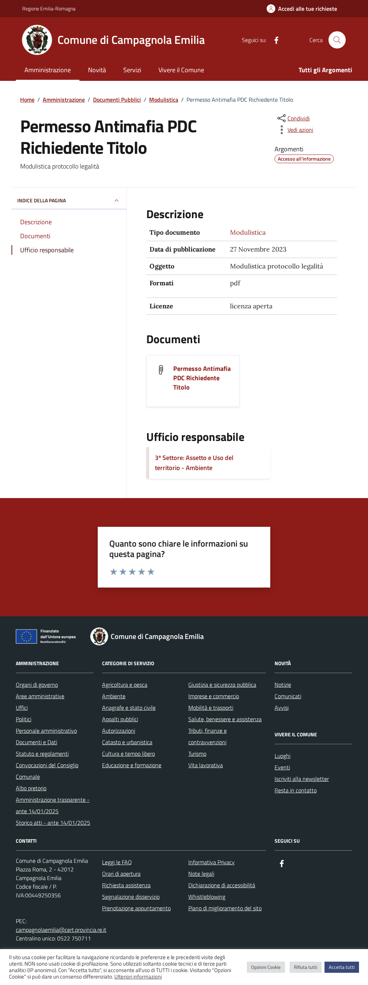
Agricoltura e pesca (124, 684)
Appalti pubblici (120, 719)
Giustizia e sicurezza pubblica (222, 684)
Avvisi (282, 707)
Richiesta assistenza (126, 885)
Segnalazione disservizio (131, 896)
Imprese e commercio (213, 696)
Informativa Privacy (211, 862)
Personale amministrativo (46, 730)
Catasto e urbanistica (127, 742)
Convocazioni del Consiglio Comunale (47, 771)
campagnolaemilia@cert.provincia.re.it (61, 929)
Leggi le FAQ (117, 862)
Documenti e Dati (36, 742)
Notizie (283, 684)
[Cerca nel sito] (337, 40)
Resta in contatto (296, 790)
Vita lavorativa (205, 765)
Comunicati (288, 696)
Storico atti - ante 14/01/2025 (53, 822)
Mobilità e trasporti (210, 707)
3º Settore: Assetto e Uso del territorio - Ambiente (194, 463)
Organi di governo (37, 684)
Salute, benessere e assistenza (225, 719)
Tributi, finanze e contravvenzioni (207, 736)
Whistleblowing (206, 896)
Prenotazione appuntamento (136, 908)
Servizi (132, 70)
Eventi (282, 767)
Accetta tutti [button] (342, 967)
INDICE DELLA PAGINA (41, 200)
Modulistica (248, 232)
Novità (97, 70)
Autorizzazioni (118, 730)
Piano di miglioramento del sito (225, 908)
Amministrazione (47, 70)
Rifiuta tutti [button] (305, 967)
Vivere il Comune (181, 70)
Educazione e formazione (131, 765)
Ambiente (113, 696)
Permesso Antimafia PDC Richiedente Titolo (202, 378)
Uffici (22, 707)
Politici (23, 719)
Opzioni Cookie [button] (266, 967)
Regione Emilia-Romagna (48, 8)
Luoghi (282, 755)
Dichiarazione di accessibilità (221, 885)
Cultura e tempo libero (128, 753)
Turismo (197, 753)
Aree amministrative (40, 696)
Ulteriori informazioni (138, 977)
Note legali (201, 873)
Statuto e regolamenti (42, 753)
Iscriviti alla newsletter (302, 778)
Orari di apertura (121, 873)
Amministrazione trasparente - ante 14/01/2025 (52, 805)
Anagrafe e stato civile (129, 707)
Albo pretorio (31, 788)
